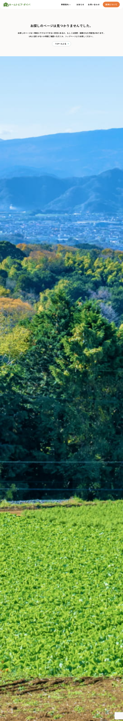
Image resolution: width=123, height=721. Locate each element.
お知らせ (80, 4)
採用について (111, 4)
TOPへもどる (60, 43)
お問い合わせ (94, 4)
